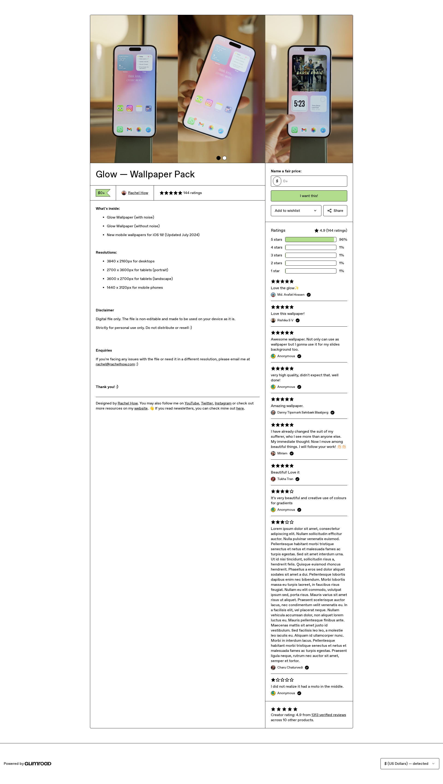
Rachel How (138, 193)
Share (338, 210)
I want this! (309, 196)
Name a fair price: (286, 171)
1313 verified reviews (328, 715)
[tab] (218, 158)
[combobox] (296, 210)
